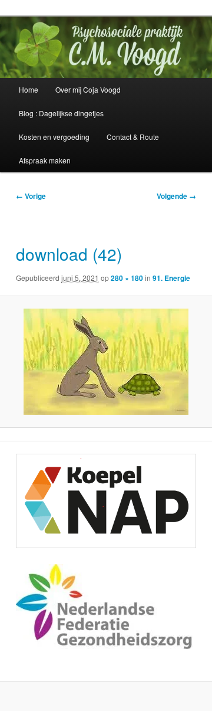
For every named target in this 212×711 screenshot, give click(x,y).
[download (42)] (105, 362)
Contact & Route (133, 137)
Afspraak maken (45, 160)
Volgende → (176, 196)
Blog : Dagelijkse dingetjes (61, 113)
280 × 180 (127, 278)
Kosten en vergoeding (54, 137)
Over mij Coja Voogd (88, 89)
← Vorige (31, 196)
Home (28, 89)
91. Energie (171, 278)
